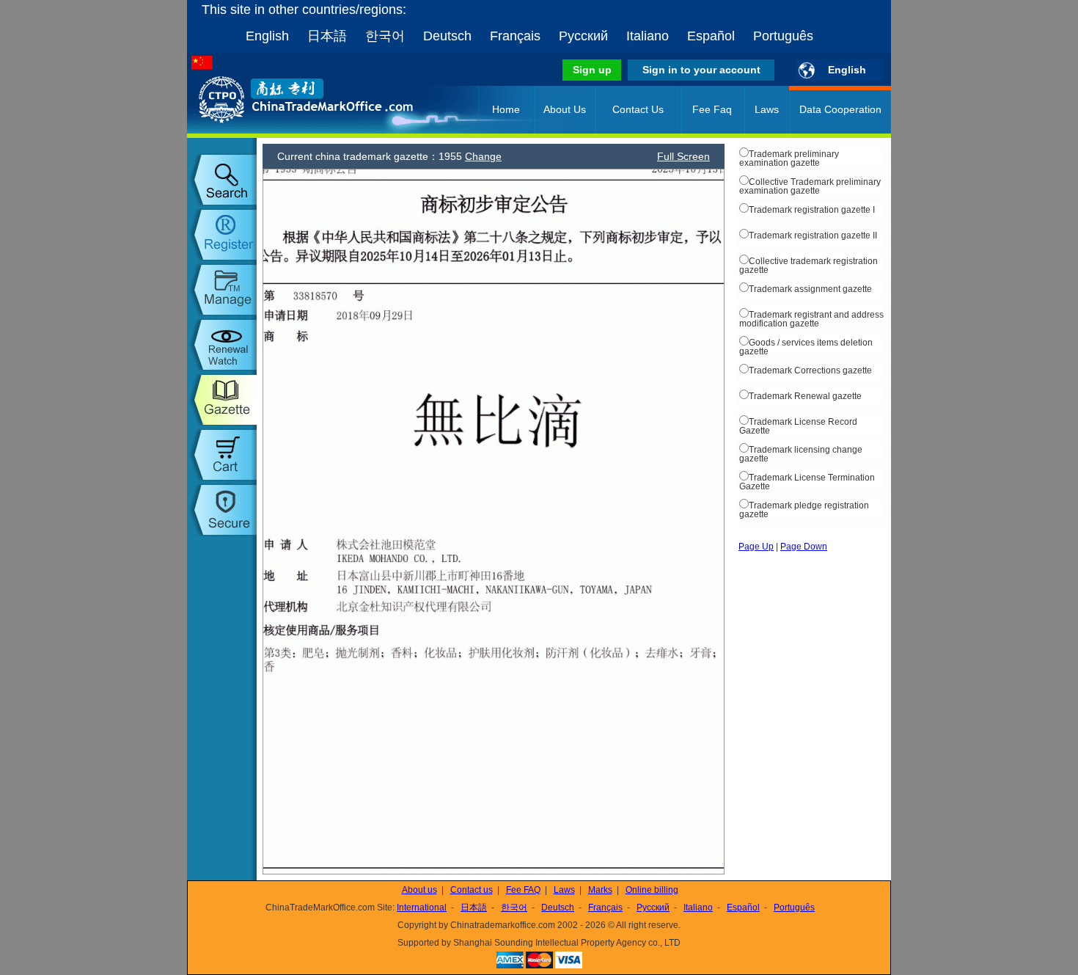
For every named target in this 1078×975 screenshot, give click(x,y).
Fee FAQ (523, 890)
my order (222, 455)
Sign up (592, 70)
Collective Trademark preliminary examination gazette (810, 186)
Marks (600, 890)
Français (515, 36)
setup (222, 510)
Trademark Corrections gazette (810, 370)
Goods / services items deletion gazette (806, 347)
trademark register (222, 235)
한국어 (385, 36)
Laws (767, 109)
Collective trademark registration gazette (808, 265)
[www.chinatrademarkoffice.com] (286, 130)
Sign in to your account (701, 70)
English (267, 36)
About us (419, 890)
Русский (583, 36)
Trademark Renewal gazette (805, 396)
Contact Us (638, 109)
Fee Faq (712, 109)
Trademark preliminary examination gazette (789, 158)
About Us (564, 109)
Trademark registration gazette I (812, 210)
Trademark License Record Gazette (798, 426)
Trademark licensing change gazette (800, 454)
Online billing (652, 890)
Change (483, 156)
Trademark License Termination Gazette (807, 482)
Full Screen (683, 156)
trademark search (222, 180)
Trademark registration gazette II (813, 235)
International (422, 907)
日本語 (327, 36)
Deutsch (447, 36)
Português (783, 36)
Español (711, 36)
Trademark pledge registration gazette (804, 509)
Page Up (756, 546)
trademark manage (222, 290)
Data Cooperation (840, 109)
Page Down (803, 546)
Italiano (647, 36)
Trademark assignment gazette (810, 289)
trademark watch (222, 345)
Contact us (471, 890)
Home (506, 109)
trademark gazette (222, 400)
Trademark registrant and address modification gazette (811, 319)
